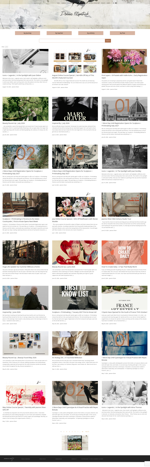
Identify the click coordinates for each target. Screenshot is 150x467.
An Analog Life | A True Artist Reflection (67, 357)
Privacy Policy (43, 458)
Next (86, 431)
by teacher (59, 33)
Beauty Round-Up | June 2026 (63, 267)
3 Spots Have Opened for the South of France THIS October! (124, 312)
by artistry (90, 33)
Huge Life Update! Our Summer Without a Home (21, 267)
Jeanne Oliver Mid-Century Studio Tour (116, 219)
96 (82, 431)
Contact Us (73, 458)
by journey (27, 33)
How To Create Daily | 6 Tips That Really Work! (119, 267)
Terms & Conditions (25, 458)
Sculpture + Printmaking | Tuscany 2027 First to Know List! (74, 312)
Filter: (3, 47)
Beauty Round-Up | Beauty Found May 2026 (19, 357)
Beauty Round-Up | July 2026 (14, 123)
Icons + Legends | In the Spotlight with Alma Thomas (122, 407)
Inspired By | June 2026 (12, 312)
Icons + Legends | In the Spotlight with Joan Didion (22, 75)
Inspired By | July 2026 (60, 123)
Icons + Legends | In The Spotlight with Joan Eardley (121, 171)
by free (122, 33)
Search (108, 40)
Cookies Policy (58, 458)
